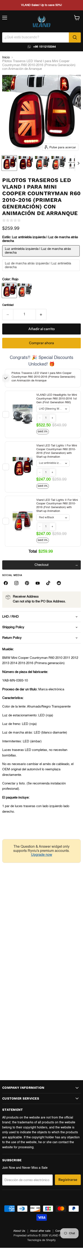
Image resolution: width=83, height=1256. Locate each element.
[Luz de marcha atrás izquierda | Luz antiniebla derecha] (41, 272)
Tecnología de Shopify (41, 1240)
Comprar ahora (41, 343)
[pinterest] (27, 583)
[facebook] (5, 583)
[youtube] (37, 583)
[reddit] (58, 583)
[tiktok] (48, 583)
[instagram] (16, 583)
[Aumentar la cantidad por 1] (41, 314)
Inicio (6, 57)
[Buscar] (75, 37)
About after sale (40, 1231)
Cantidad (8, 305)
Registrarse (67, 1180)
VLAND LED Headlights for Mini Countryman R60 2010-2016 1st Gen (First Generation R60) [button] (56, 399)
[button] (9, 163)
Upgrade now (41, 855)
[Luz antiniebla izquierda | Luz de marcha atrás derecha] (41, 257)
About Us (19, 1231)
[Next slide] (78, 163)
